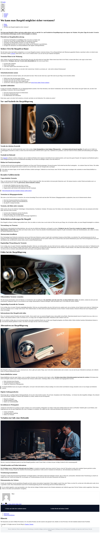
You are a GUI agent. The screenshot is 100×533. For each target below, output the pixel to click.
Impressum (6, 513)
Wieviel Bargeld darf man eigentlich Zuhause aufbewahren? (17, 190)
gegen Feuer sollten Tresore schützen (40, 82)
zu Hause (13, 53)
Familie (5, 15)
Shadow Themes (29, 524)
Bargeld (5, 158)
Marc (3, 504)
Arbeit (5, 16)
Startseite (6, 13)
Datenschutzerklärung (9, 515)
